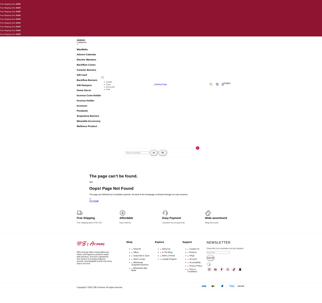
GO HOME (94, 201)
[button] (110, 77)
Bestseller (110, 87)
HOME (109, 82)
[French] (229, 85)
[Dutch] (225, 85)
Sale (108, 89)
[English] (227, 85)
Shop (108, 84)
